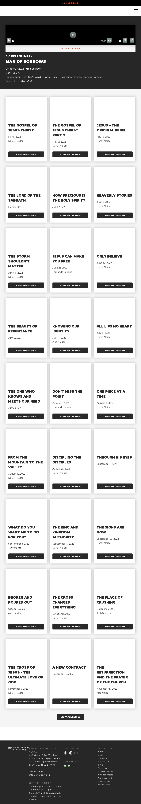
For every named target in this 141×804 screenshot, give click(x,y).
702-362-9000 (36, 771)
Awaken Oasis (105, 775)
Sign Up (102, 768)
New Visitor (104, 781)
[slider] (56, 41)
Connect (102, 758)
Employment (105, 778)
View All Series (70, 717)
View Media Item (26, 154)
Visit (100, 755)
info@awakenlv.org (39, 775)
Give (100, 765)
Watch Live (104, 761)
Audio (75, 48)
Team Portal (104, 784)
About (101, 751)
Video (65, 48)
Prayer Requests (107, 771)
